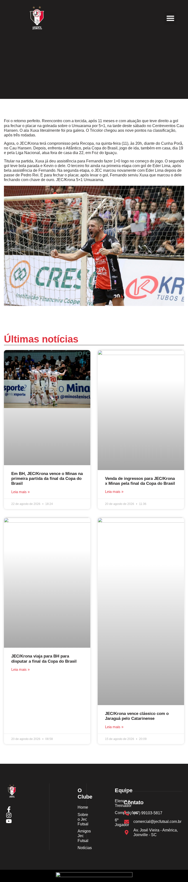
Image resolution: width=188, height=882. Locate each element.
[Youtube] (9, 821)
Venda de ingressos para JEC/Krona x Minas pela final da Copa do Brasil (140, 481)
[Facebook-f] (9, 809)
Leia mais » (20, 492)
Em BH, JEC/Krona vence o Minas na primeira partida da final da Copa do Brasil (47, 478)
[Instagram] (9, 815)
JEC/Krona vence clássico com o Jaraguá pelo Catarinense (137, 716)
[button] (170, 18)
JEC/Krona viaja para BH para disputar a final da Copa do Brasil (44, 658)
